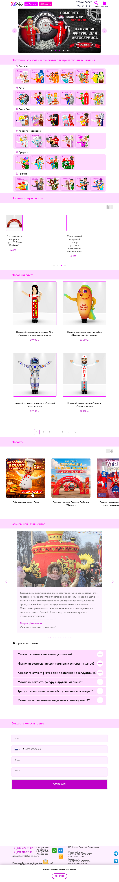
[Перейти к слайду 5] (58, 629)
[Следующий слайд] (113, 578)
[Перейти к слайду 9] (68, 629)
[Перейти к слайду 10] (70, 629)
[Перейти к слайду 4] (55, 629)
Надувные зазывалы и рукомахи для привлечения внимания (53, 60)
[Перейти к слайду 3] (53, 629)
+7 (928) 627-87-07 (22, 840)
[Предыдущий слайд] (6, 578)
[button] (54, 265)
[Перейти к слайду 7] (63, 629)
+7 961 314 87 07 (83, 6)
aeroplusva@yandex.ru (25, 848)
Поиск (96, 6)
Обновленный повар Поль (26, 502)
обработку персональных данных (28, 862)
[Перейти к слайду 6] (60, 629)
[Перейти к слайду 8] (65, 629)
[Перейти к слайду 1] (48, 629)
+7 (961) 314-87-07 (22, 844)
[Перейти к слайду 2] (50, 629)
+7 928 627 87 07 (83, 2)
